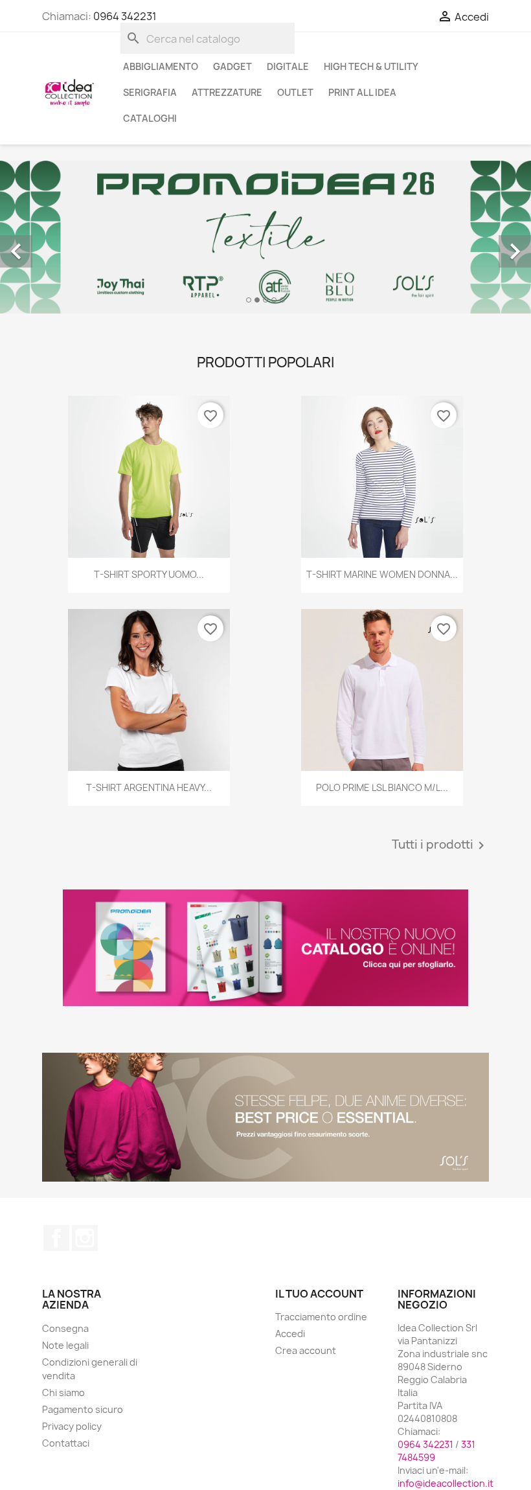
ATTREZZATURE (227, 92)
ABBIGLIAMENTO (160, 66)
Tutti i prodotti (440, 845)
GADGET (232, 66)
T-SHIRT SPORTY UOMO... (149, 574)
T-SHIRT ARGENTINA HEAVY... (149, 787)
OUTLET (295, 92)
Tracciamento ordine (321, 1317)
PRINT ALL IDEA (362, 92)
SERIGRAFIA (150, 92)
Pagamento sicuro (82, 1409)
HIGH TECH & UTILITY (371, 66)
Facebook (56, 1238)
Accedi (290, 1333)
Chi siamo (63, 1392)
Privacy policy (72, 1426)
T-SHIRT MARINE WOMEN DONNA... (382, 574)
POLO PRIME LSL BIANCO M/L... (382, 787)
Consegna (65, 1328)
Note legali (65, 1345)
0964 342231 (125, 16)
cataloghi (150, 118)
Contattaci (65, 1443)
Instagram (85, 1238)
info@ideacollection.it (445, 1483)
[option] (265, 237)
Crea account (305, 1350)
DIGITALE (288, 66)
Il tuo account (319, 1294)
